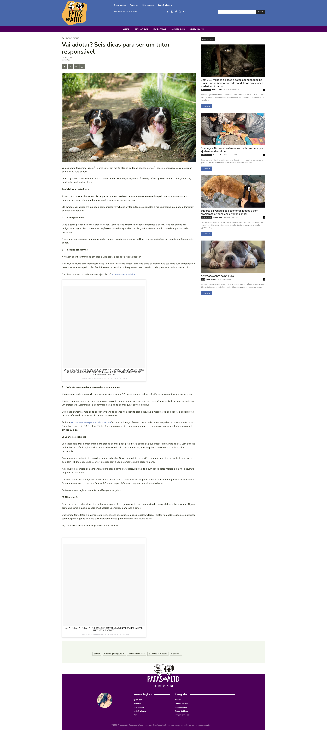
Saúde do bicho (70, 38)
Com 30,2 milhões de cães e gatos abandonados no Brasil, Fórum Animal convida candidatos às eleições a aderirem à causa (232, 83)
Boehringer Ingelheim (114, 653)
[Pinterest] (76, 66)
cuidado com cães (137, 653)
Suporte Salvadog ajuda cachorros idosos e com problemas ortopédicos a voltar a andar (229, 212)
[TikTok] (176, 11)
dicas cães (175, 653)
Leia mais (206, 106)
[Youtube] (184, 11)
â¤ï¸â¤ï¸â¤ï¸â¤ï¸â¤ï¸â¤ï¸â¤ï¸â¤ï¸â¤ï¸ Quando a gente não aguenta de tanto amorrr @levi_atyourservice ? (104, 629)
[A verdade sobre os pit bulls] (233, 257)
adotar (97, 653)
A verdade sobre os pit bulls (217, 275)
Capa (203, 279)
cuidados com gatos (158, 653)
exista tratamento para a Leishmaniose (91, 422)
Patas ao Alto (217, 90)
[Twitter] (180, 11)
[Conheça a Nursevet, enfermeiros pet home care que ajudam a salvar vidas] (233, 129)
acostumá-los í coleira (123, 274)
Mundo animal (206, 90)
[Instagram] (172, 11)
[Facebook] (168, 11)
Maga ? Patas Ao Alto (92, 378)
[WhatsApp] (82, 66)
